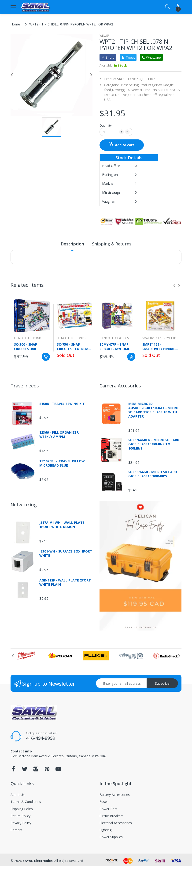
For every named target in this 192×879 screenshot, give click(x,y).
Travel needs (25, 386)
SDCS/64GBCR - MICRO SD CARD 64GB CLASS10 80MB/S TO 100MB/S (153, 444)
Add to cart (124, 145)
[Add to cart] (46, 357)
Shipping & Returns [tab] (111, 244)
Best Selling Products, (137, 85)
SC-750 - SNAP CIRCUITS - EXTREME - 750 (74, 346)
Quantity (106, 125)
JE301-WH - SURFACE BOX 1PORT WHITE (65, 553)
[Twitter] (24, 770)
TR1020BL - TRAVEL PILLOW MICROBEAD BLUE (62, 463)
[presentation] (174, 285)
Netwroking (24, 504)
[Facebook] (13, 770)
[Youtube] (58, 770)
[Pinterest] (47, 770)
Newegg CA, (121, 90)
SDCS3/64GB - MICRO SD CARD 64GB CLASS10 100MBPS (152, 474)
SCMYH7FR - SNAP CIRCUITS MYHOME (115, 346)
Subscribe (162, 683)
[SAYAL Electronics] (35, 7)
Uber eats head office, (145, 94)
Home (15, 24)
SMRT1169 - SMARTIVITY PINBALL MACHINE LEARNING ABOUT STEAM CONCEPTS (159, 346)
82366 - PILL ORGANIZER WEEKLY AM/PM (59, 434)
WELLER (104, 36)
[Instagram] (36, 770)
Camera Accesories (120, 386)
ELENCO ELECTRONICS (28, 338)
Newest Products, (144, 90)
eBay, (158, 85)
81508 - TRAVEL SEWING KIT (62, 404)
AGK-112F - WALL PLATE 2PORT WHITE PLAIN (65, 582)
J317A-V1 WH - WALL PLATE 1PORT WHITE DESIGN (62, 525)
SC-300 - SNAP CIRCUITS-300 (25, 346)
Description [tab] (72, 244)
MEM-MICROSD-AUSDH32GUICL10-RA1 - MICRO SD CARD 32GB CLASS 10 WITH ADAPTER (153, 410)
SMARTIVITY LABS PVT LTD (159, 338)
